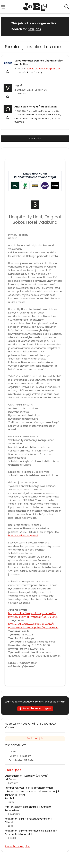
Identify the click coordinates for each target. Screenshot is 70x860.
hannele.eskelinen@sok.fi (23, 535)
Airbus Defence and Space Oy (43, 68)
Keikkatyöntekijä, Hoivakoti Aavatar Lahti (28, 818)
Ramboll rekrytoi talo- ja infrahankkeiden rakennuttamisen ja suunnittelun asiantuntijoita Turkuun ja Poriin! (33, 791)
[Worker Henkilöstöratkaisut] (35, 185)
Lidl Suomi (10, 779)
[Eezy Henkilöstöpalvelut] (44, 185)
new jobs (34, 29)
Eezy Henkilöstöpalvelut (18, 834)
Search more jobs (17, 846)
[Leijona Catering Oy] (54, 185)
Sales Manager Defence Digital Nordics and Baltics (38, 62)
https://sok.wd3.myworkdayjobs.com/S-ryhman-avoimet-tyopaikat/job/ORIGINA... (33, 615)
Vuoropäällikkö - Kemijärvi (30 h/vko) (27, 775)
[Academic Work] (15, 185)
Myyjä (18, 85)
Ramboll (9, 798)
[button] (63, 26)
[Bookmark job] (8, 72)
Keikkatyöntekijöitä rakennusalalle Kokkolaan (31, 830)
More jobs (35, 138)
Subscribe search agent (37, 708)
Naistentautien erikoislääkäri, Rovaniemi (28, 806)
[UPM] (25, 185)
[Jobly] (35, 7)
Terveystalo (12, 810)
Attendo (9, 822)
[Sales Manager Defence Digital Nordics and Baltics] (8, 63)
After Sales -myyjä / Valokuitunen (35, 106)
